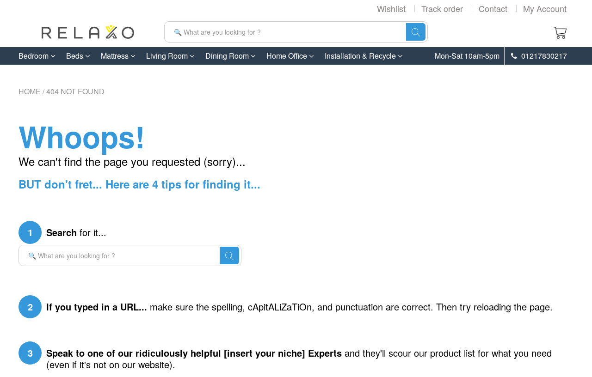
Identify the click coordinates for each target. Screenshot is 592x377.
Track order (442, 8)
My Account (545, 8)
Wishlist (391, 8)
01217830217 (543, 56)
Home (29, 91)
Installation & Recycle (361, 55)
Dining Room (228, 55)
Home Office (287, 55)
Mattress (115, 55)
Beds (75, 55)
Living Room (168, 55)
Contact (493, 8)
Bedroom (34, 55)
